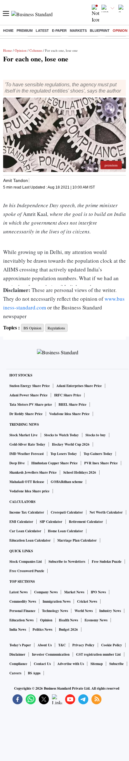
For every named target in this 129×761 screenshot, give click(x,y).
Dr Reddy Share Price (26, 414)
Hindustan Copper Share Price (54, 463)
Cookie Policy (111, 645)
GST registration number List (98, 654)
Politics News (42, 629)
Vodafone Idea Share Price (69, 414)
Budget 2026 (68, 629)
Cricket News (87, 601)
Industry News (110, 611)
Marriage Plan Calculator (77, 540)
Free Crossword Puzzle (26, 571)
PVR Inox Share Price (101, 463)
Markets (78, 30)
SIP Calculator (51, 521)
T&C (62, 645)
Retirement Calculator (86, 521)
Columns (35, 50)
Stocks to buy (95, 435)
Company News (46, 592)
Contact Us (42, 664)
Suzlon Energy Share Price (29, 386)
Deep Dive (17, 463)
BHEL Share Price (72, 404)
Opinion (120, 30)
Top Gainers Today (98, 454)
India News (17, 629)
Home (8, 30)
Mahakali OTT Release (26, 482)
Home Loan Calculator (65, 531)
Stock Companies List (25, 561)
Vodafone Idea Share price (29, 491)
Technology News (55, 611)
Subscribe (116, 664)
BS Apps (34, 673)
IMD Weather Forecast (26, 454)
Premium (25, 30)
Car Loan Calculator (25, 531)
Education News (21, 620)
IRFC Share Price (67, 395)
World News (84, 611)
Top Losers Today (63, 454)
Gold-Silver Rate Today (27, 444)
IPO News (98, 592)
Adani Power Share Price (28, 395)
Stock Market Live (23, 435)
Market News (74, 592)
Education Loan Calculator (30, 540)
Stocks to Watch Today (61, 435)
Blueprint (100, 30)
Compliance (18, 664)
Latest (42, 30)
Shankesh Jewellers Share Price (33, 472)
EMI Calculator (21, 521)
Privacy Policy (83, 645)
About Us (45, 645)
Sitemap (96, 664)
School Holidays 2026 (79, 472)
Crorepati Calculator (67, 512)
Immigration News (56, 601)
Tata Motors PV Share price (30, 404)
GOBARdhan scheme (67, 482)
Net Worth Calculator (106, 512)
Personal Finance (22, 611)
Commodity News (22, 601)
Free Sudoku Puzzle (106, 561)
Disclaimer (17, 654)
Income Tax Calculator (26, 512)
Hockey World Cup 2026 (71, 444)
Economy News (96, 620)
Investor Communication (51, 654)
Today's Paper (20, 645)
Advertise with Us (70, 664)
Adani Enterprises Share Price (79, 386)
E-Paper (59, 30)
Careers (15, 673)
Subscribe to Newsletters (67, 561)
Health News (68, 620)
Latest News (18, 592)
